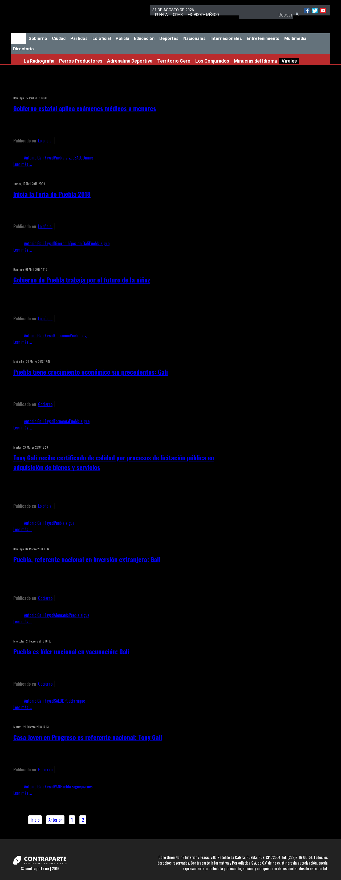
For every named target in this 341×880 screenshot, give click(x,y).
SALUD (79, 157)
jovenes (87, 786)
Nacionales (194, 38)
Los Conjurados (212, 61)
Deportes (168, 38)
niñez (89, 157)
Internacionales (226, 38)
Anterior (55, 820)
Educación (144, 38)
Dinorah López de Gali (71, 243)
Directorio (23, 48)
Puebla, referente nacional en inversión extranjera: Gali (86, 559)
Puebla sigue (64, 157)
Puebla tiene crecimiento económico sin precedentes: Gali (90, 371)
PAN (57, 786)
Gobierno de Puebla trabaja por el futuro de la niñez (81, 279)
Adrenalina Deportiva (129, 61)
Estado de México (203, 14)
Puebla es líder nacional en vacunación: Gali (71, 651)
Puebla (161, 14)
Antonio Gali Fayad (39, 157)
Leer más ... (22, 164)
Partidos (79, 38)
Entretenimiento (263, 38)
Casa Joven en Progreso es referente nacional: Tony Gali (87, 737)
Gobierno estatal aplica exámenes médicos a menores (84, 108)
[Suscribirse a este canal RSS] (241, 91)
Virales (289, 61)
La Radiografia (39, 61)
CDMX (177, 14)
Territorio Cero (173, 61)
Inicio (18, 38)
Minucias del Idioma (255, 61)
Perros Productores (80, 61)
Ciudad (59, 38)
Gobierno (38, 38)
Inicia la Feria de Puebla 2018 (52, 194)
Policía (122, 38)
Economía (61, 421)
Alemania (61, 615)
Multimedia (295, 38)
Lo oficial (101, 38)
